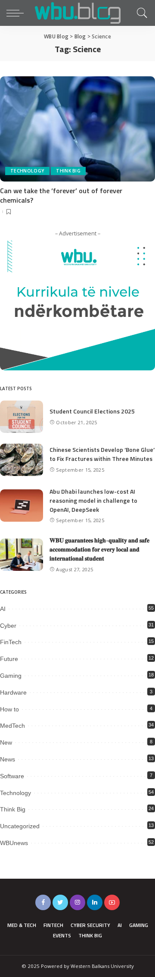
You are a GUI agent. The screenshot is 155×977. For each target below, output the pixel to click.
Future (9, 658)
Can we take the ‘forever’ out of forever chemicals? (61, 195)
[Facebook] (43, 902)
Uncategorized (20, 826)
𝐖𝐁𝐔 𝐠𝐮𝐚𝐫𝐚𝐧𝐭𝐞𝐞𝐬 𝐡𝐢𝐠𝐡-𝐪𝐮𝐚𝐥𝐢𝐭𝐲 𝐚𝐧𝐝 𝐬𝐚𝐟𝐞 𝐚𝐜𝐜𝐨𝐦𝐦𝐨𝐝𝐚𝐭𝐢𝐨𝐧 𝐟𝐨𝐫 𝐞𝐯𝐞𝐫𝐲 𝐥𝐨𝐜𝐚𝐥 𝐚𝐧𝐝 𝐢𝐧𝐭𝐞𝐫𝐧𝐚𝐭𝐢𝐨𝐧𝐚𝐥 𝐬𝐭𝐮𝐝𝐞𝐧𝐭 (99, 549)
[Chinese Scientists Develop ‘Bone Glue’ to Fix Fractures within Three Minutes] (21, 460)
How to (9, 709)
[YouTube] (112, 902)
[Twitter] (60, 902)
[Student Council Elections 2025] (21, 417)
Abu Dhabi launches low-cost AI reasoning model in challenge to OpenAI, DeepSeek (93, 500)
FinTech (11, 642)
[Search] (140, 13)
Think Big (68, 171)
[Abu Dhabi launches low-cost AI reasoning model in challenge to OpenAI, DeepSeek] (21, 505)
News (7, 759)
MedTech (12, 725)
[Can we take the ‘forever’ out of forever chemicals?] (77, 128)
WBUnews (14, 842)
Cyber (8, 625)
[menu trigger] (17, 13)
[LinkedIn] (94, 902)
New (6, 742)
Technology (27, 171)
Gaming (11, 675)
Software (12, 776)
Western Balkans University (102, 966)
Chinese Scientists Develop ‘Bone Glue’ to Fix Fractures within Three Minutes (102, 454)
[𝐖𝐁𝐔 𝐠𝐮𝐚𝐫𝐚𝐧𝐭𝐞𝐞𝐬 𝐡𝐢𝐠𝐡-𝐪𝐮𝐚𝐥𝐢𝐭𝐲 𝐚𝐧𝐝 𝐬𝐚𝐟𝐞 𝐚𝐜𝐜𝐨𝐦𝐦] (21, 555)
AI (3, 608)
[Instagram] (77, 902)
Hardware (13, 692)
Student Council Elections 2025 (92, 411)
